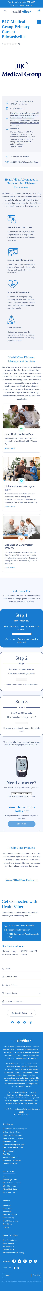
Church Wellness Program (13, 1138)
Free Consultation (10, 1240)
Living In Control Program (13, 1132)
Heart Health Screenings (12, 1135)
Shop (5, 1176)
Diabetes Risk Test (10, 1141)
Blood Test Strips (9, 1186)
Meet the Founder (10, 1215)
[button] (5, 11)
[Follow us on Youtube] (30, 1261)
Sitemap (6, 1227)
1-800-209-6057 (28, 2)
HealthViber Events (10, 1221)
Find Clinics (7, 1224)
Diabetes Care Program (12, 1160)
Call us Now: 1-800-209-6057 (21, 926)
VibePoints (7, 1211)
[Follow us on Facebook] (14, 1261)
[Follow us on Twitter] (19, 1261)
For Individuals (8, 1151)
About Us (6, 1205)
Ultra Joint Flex (9, 1192)
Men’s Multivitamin (10, 1189)
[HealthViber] (21, 11)
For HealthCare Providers (13, 1148)
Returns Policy (8, 1250)
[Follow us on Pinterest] (35, 1261)
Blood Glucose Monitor (12, 1183)
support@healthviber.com (23, 5)
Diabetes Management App (13, 1145)
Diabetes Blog (8, 1218)
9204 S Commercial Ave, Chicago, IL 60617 (23, 935)
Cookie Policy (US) (10, 1163)
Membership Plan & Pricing (13, 1253)
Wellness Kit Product (11, 1157)
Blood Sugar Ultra (10, 1180)
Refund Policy (8, 1246)
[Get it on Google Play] (18, 1268)
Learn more (10, 448)
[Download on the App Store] (14, 1268)
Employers (7, 1208)
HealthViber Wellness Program (15, 1129)
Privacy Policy (8, 1243)
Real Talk (6, 1154)
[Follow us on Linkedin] (25, 1261)
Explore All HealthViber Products (20, 880)
